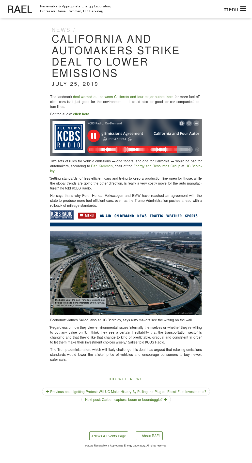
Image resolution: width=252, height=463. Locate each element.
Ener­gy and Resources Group (156, 165)
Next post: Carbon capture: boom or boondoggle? (124, 399)
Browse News (126, 379)
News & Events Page (109, 435)
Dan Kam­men (101, 165)
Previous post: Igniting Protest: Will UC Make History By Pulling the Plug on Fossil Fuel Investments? (127, 391)
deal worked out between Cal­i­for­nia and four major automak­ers (123, 96)
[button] (126, 137)
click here (81, 113)
